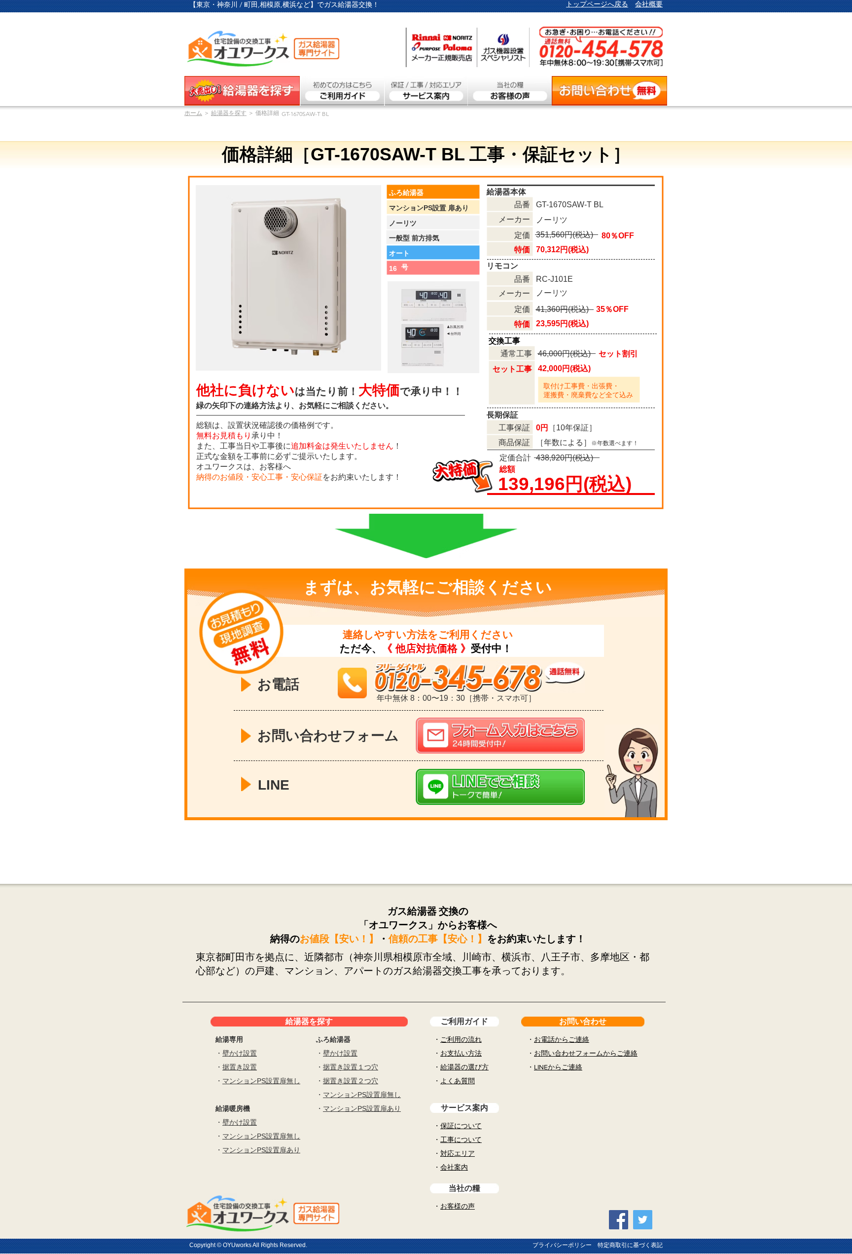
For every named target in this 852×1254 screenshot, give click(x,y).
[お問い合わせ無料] (609, 91)
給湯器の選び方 (464, 1067)
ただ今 (356, 648)
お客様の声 (457, 1206)
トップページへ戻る (597, 4)
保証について (461, 1126)
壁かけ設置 (239, 1053)
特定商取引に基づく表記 (630, 1245)
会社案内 (454, 1167)
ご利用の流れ (461, 1039)
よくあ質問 (457, 1081)
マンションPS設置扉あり (261, 1150)
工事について (461, 1139)
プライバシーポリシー (562, 1245)
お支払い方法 (461, 1053)
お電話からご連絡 (561, 1039)
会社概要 (649, 4)
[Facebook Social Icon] (618, 1219)
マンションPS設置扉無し (261, 1081)
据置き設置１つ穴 (350, 1067)
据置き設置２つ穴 (350, 1081)
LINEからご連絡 (558, 1067)
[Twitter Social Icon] (642, 1219)
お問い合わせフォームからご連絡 (586, 1053)
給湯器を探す (229, 112)
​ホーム (193, 112)
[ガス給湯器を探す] (242, 91)
